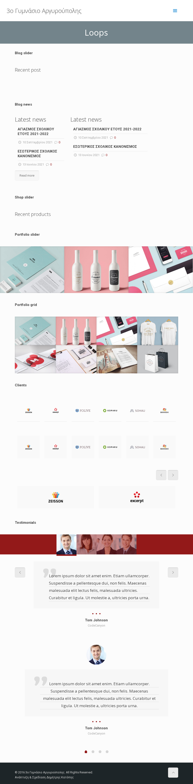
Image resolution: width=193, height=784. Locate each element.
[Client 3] (83, 410)
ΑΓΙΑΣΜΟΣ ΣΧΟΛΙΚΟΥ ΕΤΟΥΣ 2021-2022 (107, 129)
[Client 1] (28, 410)
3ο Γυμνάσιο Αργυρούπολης (44, 11)
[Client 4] (110, 410)
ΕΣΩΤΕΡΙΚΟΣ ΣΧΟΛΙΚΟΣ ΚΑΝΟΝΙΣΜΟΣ (105, 146)
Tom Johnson (96, 620)
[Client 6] (164, 410)
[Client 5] (137, 410)
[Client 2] (56, 410)
